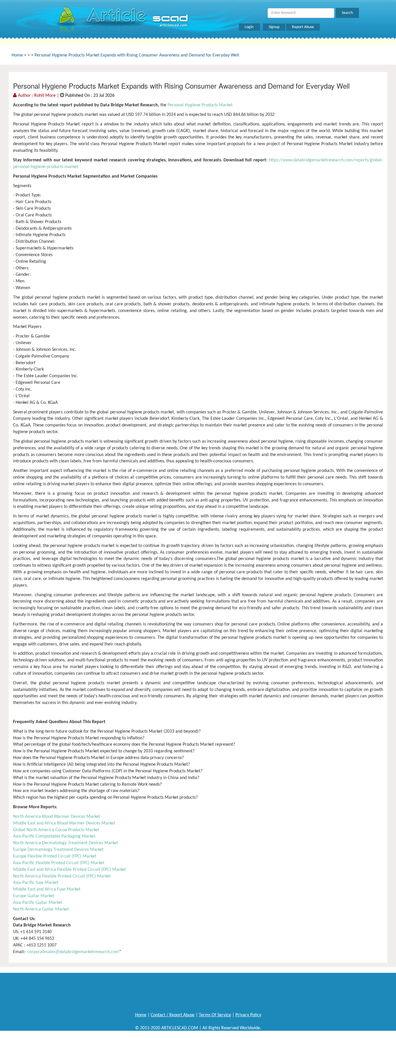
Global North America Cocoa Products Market (56, 830)
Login (249, 27)
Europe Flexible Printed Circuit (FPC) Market (54, 856)
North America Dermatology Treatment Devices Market (65, 843)
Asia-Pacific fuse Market (35, 882)
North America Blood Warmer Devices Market (56, 816)
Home (17, 55)
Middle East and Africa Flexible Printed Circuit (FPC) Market (69, 869)
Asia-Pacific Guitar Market (37, 902)
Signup (274, 27)
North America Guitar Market (41, 909)
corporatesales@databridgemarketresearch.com (73, 952)
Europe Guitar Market (33, 896)
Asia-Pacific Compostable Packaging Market (54, 836)
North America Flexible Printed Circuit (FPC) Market (62, 876)
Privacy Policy (248, 1015)
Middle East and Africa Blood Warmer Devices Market (64, 823)
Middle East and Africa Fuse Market (46, 889)
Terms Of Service (215, 1015)
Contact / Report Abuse (173, 1015)
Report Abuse (303, 27)
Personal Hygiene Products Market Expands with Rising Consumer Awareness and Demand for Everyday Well (136, 55)
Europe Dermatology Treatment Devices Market (58, 849)
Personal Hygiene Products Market (199, 105)
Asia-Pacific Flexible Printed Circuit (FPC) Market (58, 863)
